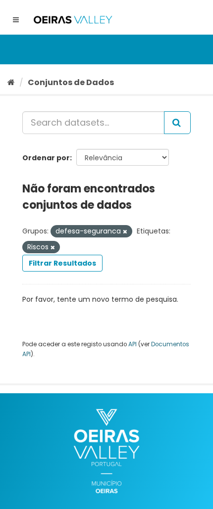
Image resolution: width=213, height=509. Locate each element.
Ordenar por (46, 158)
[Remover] (125, 231)
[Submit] (177, 122)
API (132, 344)
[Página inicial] (11, 82)
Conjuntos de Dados (71, 82)
